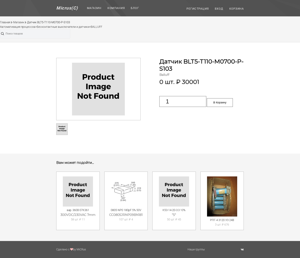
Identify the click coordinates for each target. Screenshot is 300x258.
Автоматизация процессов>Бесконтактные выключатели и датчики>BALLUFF (51, 26)
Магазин (94, 8)
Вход (219, 8)
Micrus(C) (67, 8)
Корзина (236, 8)
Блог (135, 8)
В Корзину (219, 102)
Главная (5, 22)
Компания (116, 8)
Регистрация (198, 8)
